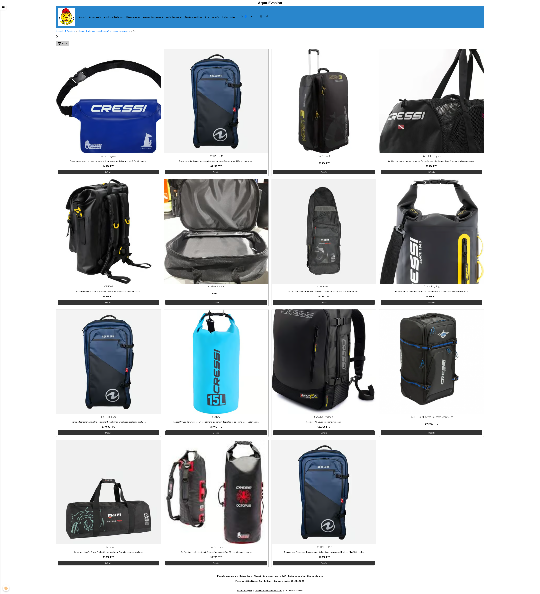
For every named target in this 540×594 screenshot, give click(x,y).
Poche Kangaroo (108, 156)
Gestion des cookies (294, 590)
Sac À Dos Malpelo (323, 417)
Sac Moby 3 (324, 156)
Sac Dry (216, 417)
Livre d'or (216, 17)
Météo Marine (228, 17)
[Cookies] (6, 588)
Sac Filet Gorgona (431, 156)
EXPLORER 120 (324, 547)
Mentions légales (244, 590)
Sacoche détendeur (216, 286)
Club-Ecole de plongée (113, 17)
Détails (108, 172)
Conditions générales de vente (268, 590)
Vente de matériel (174, 17)
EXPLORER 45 (216, 156)
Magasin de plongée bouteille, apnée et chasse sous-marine (104, 31)
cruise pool (108, 547)
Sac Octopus (216, 547)
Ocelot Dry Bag (431, 286)
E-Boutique (70, 31)
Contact (82, 17)
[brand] (67, 17)
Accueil (59, 31)
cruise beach (323, 286)
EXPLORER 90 (108, 417)
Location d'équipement (153, 17)
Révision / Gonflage (193, 17)
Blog (207, 17)
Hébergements (133, 17)
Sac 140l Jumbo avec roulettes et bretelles (431, 417)
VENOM (108, 286)
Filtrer (64, 43)
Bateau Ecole (95, 17)
